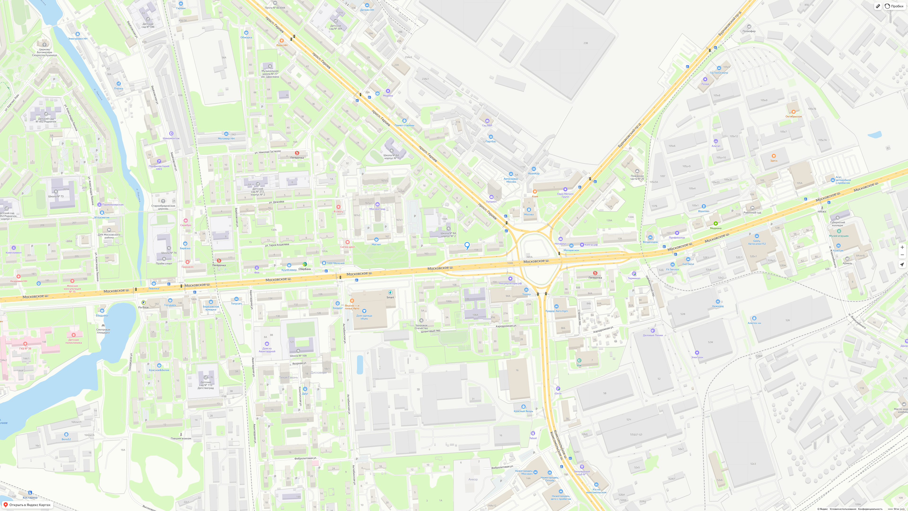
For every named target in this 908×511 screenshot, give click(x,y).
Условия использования (843, 509)
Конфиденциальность (870, 509)
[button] (878, 6)
